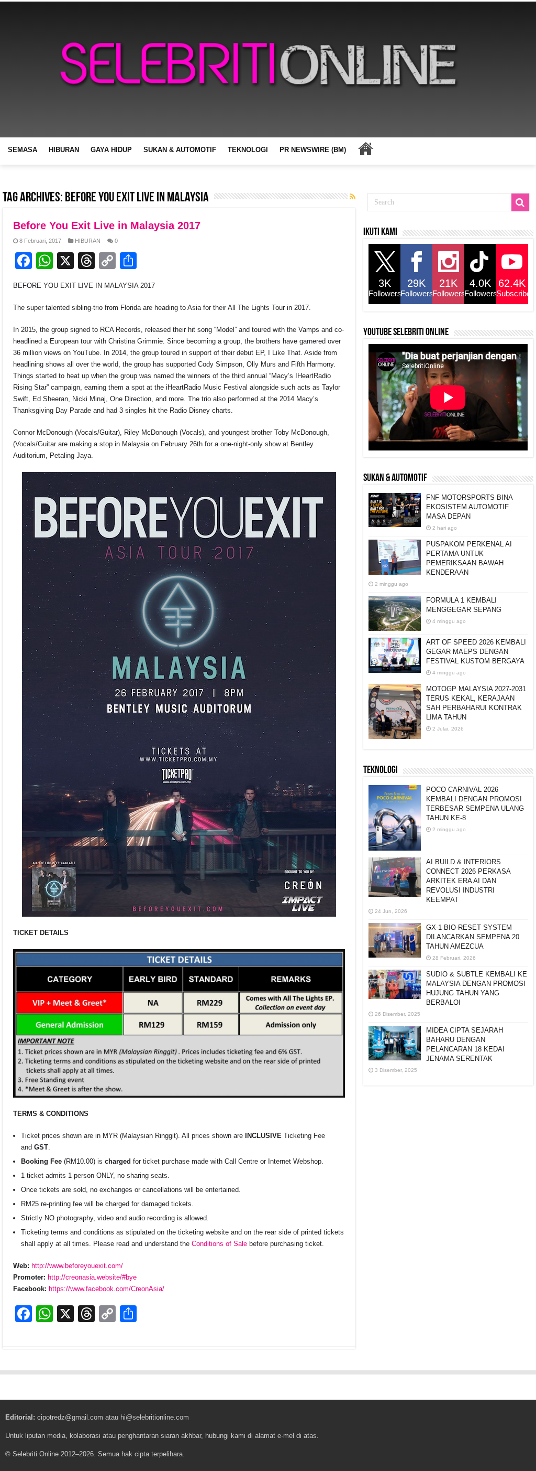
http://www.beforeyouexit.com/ (77, 1266)
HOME (365, 148)
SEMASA (22, 150)
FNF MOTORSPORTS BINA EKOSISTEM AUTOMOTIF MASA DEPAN (469, 506)
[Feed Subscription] (352, 196)
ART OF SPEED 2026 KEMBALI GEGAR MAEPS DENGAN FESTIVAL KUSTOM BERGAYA (476, 651)
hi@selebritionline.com (154, 1417)
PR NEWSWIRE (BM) (313, 150)
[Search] (520, 202)
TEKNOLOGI (248, 150)
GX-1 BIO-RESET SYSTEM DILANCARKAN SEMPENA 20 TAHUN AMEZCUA (472, 937)
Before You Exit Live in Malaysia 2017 (106, 225)
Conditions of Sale (219, 1244)
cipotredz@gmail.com (70, 1417)
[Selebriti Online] (268, 69)
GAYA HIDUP (111, 150)
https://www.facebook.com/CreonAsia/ (106, 1289)
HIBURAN (64, 150)
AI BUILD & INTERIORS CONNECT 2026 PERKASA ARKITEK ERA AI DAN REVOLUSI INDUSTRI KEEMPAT (468, 881)
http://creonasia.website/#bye (92, 1277)
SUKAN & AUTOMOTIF (179, 150)
